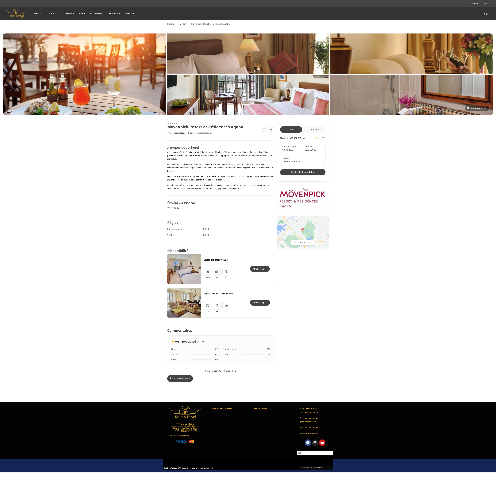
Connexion (474, 3)
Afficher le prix (260, 268)
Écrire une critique (179, 378)
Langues (113, 13)
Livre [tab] (291, 129)
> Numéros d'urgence (264, 422)
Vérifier (308, 146)
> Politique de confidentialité (224, 419)
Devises (300, 447)
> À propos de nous (220, 425)
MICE (81, 13)
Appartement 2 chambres (219, 293)
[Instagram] (315, 442)
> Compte (216, 413)
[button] (486, 13)
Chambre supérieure (216, 259)
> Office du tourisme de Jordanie (269, 419)
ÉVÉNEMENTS (96, 13)
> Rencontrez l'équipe (221, 428)
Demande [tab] (314, 129)
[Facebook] (308, 442)
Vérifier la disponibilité (303, 172)
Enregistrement (290, 146)
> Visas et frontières (263, 425)
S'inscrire (486, 3)
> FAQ (214, 422)
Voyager (67, 13)
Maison (37, 13)
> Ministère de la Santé (264, 413)
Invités (286, 158)
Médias (128, 13)
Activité (52, 13)
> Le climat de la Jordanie (266, 416)
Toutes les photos (478, 108)
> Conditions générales (222, 416)
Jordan (183, 24)
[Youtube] (322, 442)
